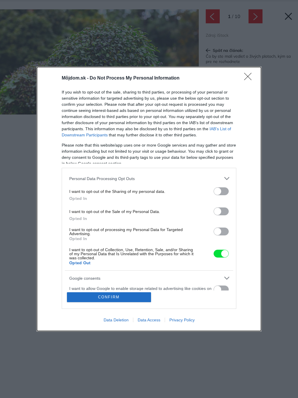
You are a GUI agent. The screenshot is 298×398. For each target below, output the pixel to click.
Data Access (149, 320)
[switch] (221, 191)
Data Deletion (116, 320)
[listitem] (149, 178)
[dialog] (149, 199)
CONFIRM (109, 297)
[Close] (249, 78)
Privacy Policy (182, 320)
